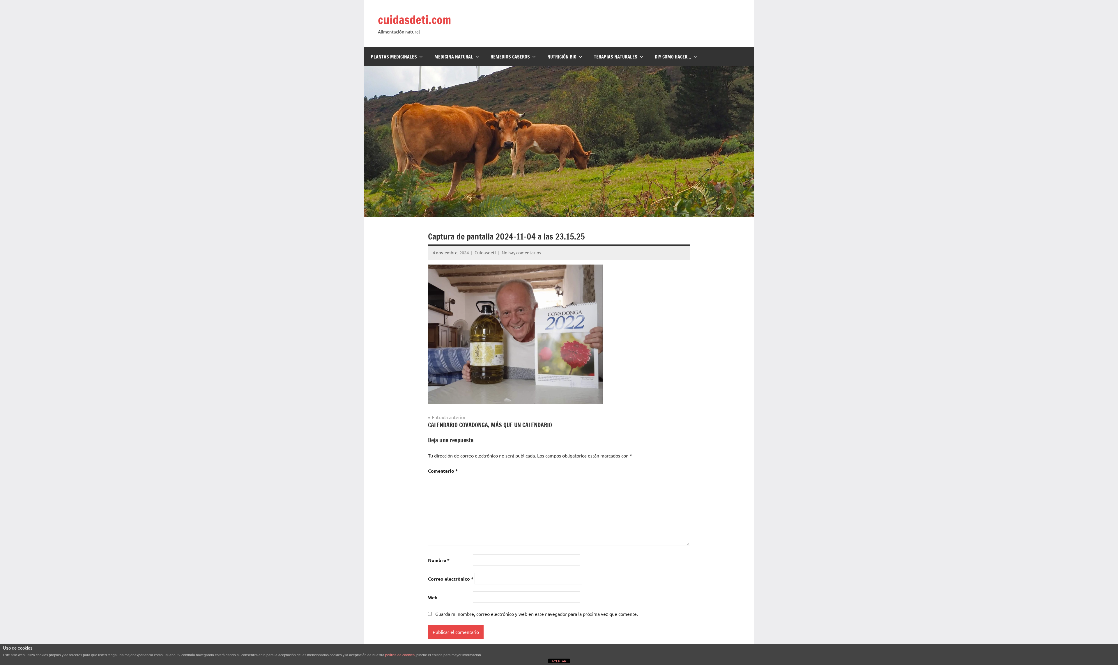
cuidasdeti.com (414, 19)
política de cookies (400, 655)
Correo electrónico (450, 579)
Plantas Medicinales (394, 57)
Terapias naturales (615, 57)
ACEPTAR (559, 661)
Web (433, 597)
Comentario (443, 471)
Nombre (439, 560)
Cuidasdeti (485, 252)
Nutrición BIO (561, 57)
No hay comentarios (521, 252)
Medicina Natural (453, 57)
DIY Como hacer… (673, 57)
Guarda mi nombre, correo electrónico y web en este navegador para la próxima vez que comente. (536, 614)
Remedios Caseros (510, 57)
